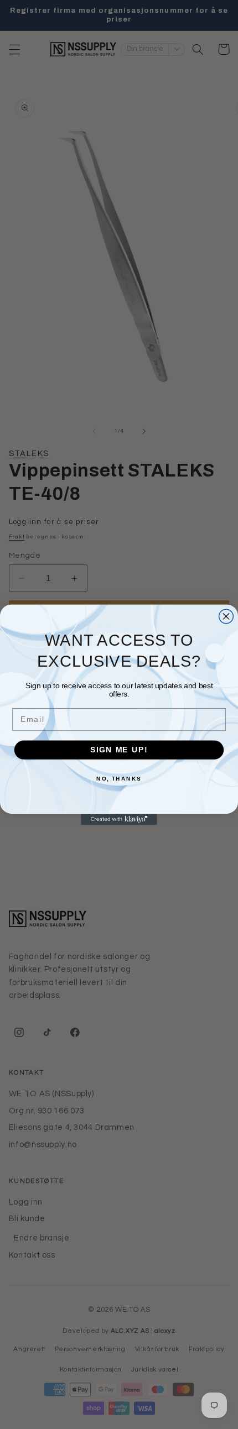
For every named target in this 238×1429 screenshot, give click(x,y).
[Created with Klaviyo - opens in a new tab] (119, 819)
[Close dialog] (226, 616)
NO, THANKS (119, 777)
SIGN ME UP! (119, 749)
